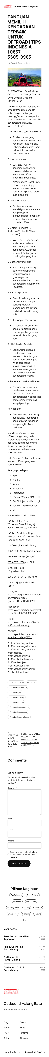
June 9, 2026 (42, 968)
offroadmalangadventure (19, 707)
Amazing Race (13, 907)
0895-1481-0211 (16, 567)
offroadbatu (32, 682)
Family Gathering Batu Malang (13, 948)
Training (38, 914)
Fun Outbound (16, 895)
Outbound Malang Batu (26, 6)
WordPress (41, 1052)
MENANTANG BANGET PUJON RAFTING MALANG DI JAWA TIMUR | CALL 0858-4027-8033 (31, 739)
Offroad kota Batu (23, 63)
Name (10, 818)
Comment (12, 788)
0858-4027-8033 (16, 556)
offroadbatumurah (16, 702)
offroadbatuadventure (18, 687)
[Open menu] (43, 6)
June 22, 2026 (42, 948)
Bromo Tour (12, 914)
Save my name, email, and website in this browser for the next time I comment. (23, 854)
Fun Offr (29, 901)
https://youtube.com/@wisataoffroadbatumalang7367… (24, 636)
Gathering (17, 901)
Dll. (24, 920)
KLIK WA (12, 91)
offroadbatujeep (15, 692)
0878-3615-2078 (16, 562)
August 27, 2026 (41, 937)
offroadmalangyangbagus (19, 717)
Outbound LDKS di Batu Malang (14, 968)
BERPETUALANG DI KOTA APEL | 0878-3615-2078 (13, 741)
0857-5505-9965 (17, 550)
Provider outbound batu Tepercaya (17, 937)
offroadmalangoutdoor (18, 712)
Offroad (12, 63)
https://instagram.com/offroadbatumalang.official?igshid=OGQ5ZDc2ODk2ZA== (24, 597)
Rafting (27, 907)
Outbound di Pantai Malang (12, 958)
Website (11, 841)
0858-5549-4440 (17, 576)
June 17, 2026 (42, 958)
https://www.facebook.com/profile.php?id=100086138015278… (24, 611)
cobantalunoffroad (16, 682)
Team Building (32, 895)
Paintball (38, 907)
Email (10, 829)
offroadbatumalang (16, 697)
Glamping (26, 914)
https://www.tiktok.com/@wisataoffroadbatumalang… (24, 624)
